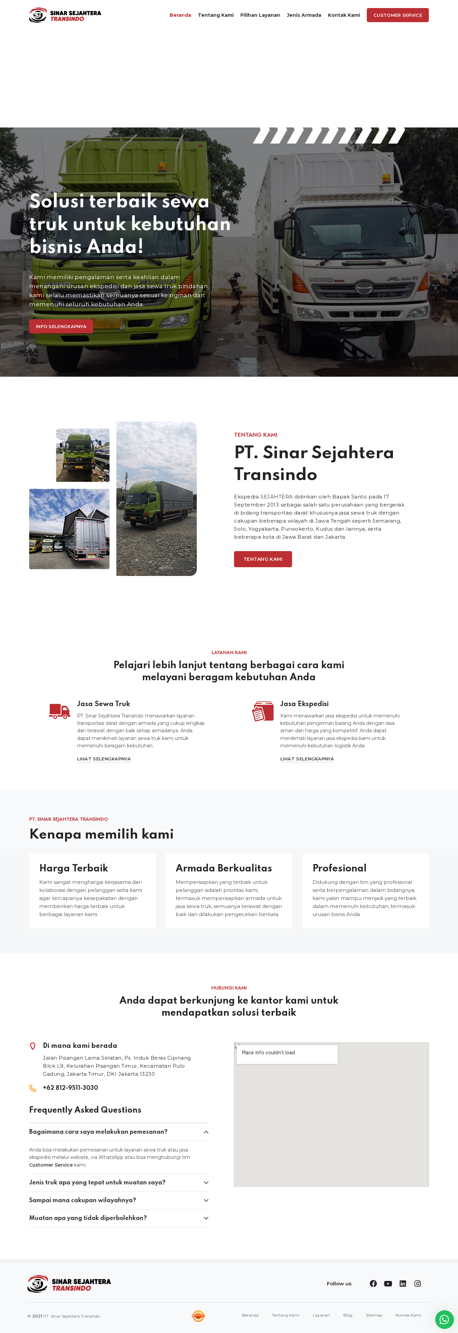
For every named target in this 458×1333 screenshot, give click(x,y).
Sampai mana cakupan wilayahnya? (82, 1200)
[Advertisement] (229, 80)
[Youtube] (388, 1283)
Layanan (321, 1315)
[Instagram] (417, 1283)
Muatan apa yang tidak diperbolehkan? (88, 1218)
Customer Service (398, 15)
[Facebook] (373, 1283)
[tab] (119, 1132)
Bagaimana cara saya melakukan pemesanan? (98, 1132)
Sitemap (374, 1315)
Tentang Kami (285, 1315)
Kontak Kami (408, 1315)
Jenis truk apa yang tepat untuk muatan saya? (97, 1183)
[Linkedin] (403, 1283)
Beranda (250, 1315)
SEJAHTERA (277, 496)
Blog (347, 1315)
